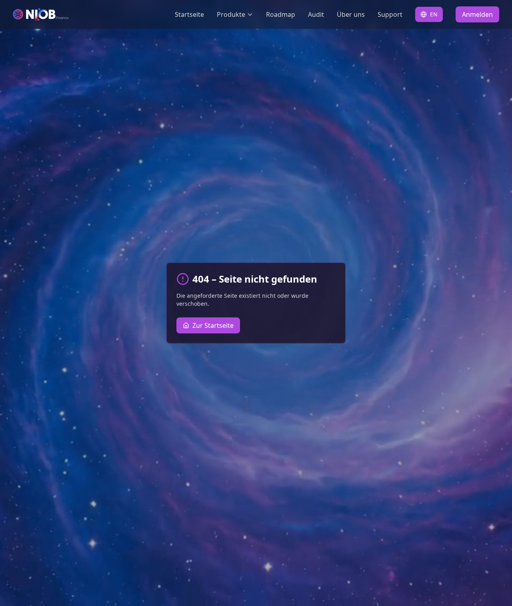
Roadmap (280, 14)
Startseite (189, 14)
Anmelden (477, 14)
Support (390, 14)
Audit (316, 14)
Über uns (351, 14)
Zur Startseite (213, 325)
